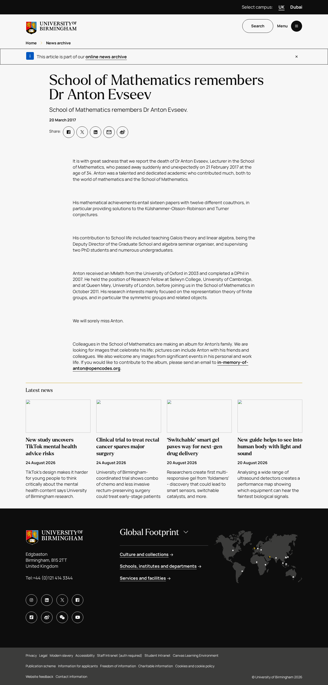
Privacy (31, 655)
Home (31, 43)
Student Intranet (157, 655)
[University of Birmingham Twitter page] (62, 600)
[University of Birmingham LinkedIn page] (47, 600)
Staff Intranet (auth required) (119, 655)
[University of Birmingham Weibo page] (47, 617)
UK (282, 7)
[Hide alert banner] (296, 56)
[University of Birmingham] (51, 26)
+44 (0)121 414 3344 (53, 578)
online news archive (106, 56)
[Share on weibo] (122, 132)
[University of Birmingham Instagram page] (31, 600)
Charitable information (155, 666)
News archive (58, 43)
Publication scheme (41, 666)
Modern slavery (61, 655)
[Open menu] (296, 26)
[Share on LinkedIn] (95, 132)
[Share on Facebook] (68, 132)
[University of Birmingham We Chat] (62, 617)
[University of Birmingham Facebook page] (77, 600)
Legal (43, 655)
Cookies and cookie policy (194, 666)
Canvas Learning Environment (196, 655)
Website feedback (39, 676)
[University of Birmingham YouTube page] (77, 617)
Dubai (296, 7)
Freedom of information (118, 666)
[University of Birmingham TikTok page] (31, 617)
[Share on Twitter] (82, 132)
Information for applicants (78, 666)
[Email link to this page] (109, 132)
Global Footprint (149, 532)
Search (257, 26)
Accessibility (85, 655)
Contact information (71, 676)
